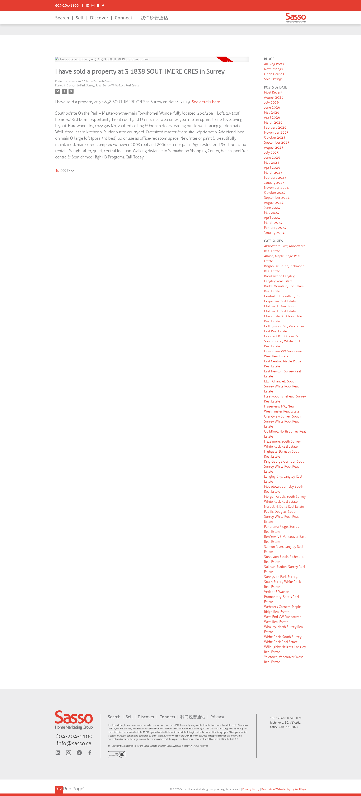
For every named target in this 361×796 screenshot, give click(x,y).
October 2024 (274, 193)
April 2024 (272, 218)
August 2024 (273, 203)
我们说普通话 (154, 18)
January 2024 (274, 233)
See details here (206, 101)
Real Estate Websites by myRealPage (283, 789)
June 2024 (272, 208)
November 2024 (276, 188)
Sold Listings (273, 79)
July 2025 (271, 152)
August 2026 (273, 97)
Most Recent (273, 92)
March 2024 (273, 223)
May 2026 (271, 112)
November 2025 (276, 132)
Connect (167, 716)
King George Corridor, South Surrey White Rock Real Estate (284, 466)
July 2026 (271, 102)
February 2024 (275, 228)
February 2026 (275, 127)
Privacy (217, 716)
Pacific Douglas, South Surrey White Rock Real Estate (281, 517)
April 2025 (272, 168)
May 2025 (271, 163)
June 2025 (272, 157)
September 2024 (277, 198)
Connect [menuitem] (123, 18)
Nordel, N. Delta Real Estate (284, 507)
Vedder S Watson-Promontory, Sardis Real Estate (281, 597)
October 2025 (274, 137)
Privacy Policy (250, 789)
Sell (80, 18)
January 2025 (274, 183)
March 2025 (273, 173)
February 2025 (275, 178)
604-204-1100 (67, 5)
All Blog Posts (274, 64)
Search (62, 18)
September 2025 (277, 142)
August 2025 (273, 147)
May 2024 (271, 213)
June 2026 (272, 107)
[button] (67, 5)
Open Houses (274, 74)
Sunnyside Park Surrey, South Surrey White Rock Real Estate (103, 85)
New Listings (273, 69)
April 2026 (272, 117)
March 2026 (273, 122)
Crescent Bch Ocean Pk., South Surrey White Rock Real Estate (282, 341)
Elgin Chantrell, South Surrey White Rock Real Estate (281, 386)
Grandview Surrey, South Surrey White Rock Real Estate (282, 421)
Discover (99, 18)
